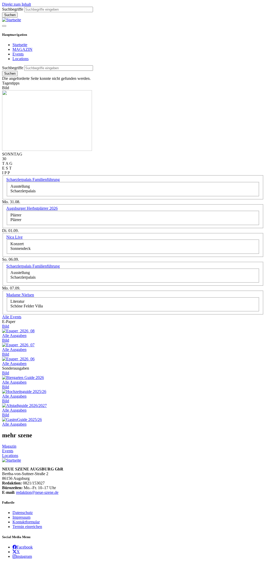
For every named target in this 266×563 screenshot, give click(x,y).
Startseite (19, 45)
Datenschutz (22, 512)
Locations (20, 59)
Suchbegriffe (12, 9)
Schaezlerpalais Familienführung (33, 179)
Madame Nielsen (20, 295)
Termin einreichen (27, 526)
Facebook (25, 547)
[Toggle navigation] (4, 26)
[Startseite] (11, 20)
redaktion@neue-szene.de (37, 492)
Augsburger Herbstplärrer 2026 (32, 208)
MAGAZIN (22, 49)
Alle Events (11, 317)
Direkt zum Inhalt (16, 4)
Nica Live (14, 237)
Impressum (21, 517)
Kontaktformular (26, 522)
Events (18, 54)
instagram (24, 556)
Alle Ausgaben (14, 335)
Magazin (9, 446)
